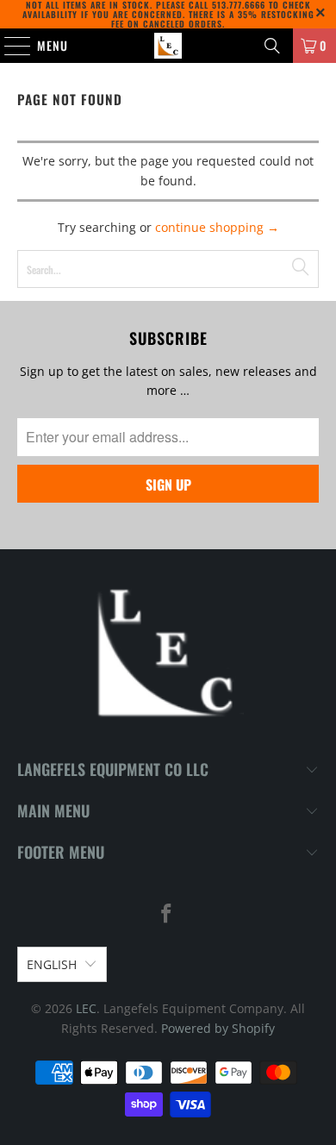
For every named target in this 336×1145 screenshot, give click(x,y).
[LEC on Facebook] (167, 914)
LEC (86, 1008)
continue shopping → (217, 227)
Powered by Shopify (218, 1028)
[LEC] (168, 45)
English (52, 964)
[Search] (272, 45)
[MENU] (8, 45)
